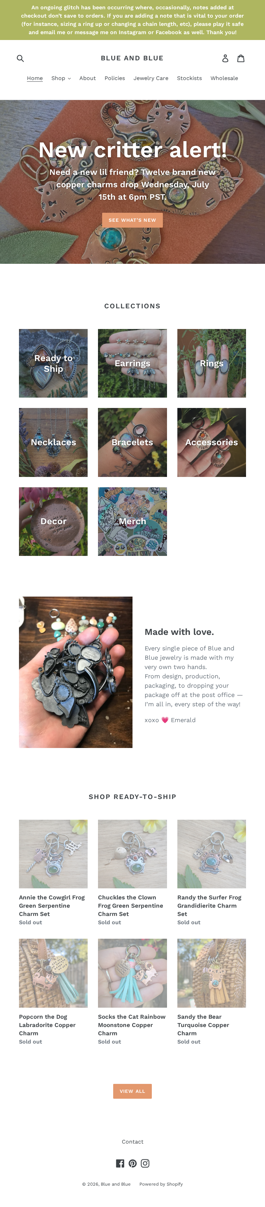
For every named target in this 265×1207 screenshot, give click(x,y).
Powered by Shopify (161, 1184)
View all (132, 1091)
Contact (133, 1141)
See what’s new (132, 220)
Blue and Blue (132, 58)
